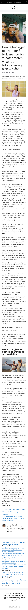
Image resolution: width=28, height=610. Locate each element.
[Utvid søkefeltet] (26, 2)
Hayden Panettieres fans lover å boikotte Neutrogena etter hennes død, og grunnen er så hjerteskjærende (14, 581)
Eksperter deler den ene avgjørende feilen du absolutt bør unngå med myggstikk (13, 512)
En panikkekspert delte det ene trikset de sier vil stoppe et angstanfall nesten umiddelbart (13, 518)
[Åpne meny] (1, 2)
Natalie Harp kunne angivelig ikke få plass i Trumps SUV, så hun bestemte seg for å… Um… (13, 574)
